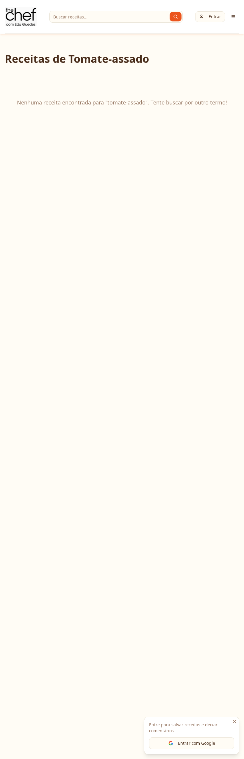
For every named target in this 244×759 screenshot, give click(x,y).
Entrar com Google (196, 743)
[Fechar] (234, 721)
